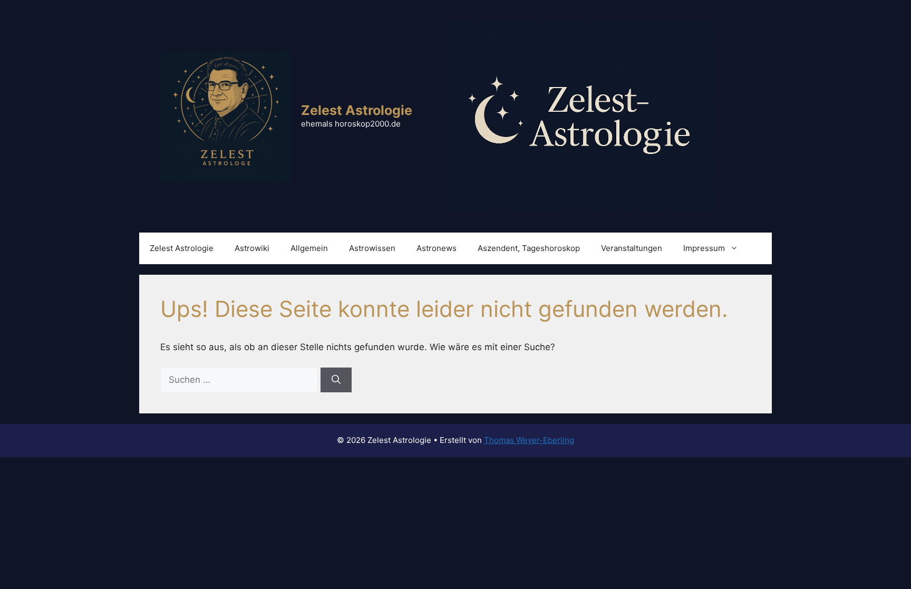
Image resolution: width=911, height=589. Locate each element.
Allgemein (309, 248)
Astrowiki (252, 248)
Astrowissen (372, 248)
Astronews (436, 248)
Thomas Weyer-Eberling (529, 440)
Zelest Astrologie (356, 110)
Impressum (704, 248)
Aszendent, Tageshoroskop (529, 248)
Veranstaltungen (631, 248)
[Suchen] (336, 380)
